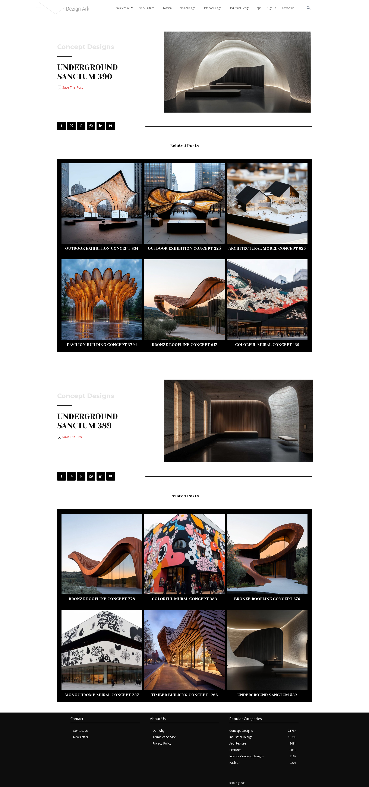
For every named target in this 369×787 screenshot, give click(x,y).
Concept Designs (85, 47)
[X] (71, 126)
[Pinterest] (81, 126)
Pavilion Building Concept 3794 (102, 344)
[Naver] (110, 126)
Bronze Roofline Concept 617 (184, 344)
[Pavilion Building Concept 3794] (102, 299)
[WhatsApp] (91, 126)
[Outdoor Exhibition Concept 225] (184, 203)
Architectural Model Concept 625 (267, 248)
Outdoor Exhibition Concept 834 (101, 248)
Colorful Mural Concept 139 (267, 344)
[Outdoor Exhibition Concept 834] (102, 203)
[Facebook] (61, 126)
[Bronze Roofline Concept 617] (184, 299)
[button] (308, 8)
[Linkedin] (101, 126)
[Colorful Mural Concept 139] (267, 299)
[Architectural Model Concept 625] (267, 203)
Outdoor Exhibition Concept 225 (184, 248)
